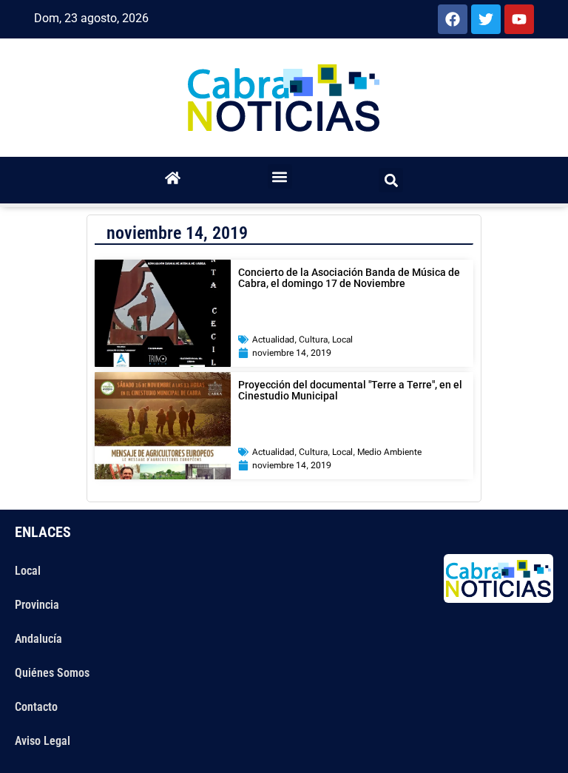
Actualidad (273, 339)
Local (342, 339)
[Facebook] (452, 19)
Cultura (313, 339)
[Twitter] (486, 19)
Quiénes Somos (52, 673)
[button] (280, 176)
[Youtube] (519, 19)
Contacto (36, 707)
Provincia (37, 605)
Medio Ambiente (389, 452)
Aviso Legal (42, 741)
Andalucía (38, 639)
